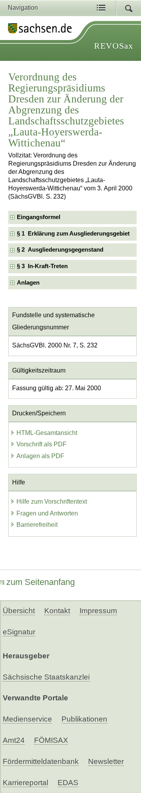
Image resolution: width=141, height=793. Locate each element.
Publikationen (84, 719)
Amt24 (14, 740)
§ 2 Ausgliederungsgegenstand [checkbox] (60, 250)
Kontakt (57, 611)
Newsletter (106, 761)
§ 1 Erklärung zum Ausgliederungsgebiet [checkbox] (73, 233)
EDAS (68, 782)
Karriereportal (25, 782)
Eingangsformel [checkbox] (38, 217)
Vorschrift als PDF (41, 444)
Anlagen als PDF (40, 456)
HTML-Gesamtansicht (46, 432)
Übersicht (19, 611)
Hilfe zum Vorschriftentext (51, 501)
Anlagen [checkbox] (28, 283)
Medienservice (27, 719)
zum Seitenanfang (40, 582)
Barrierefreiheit (37, 524)
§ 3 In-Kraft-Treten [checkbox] (42, 266)
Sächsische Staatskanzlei (46, 677)
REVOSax (113, 46)
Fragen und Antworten (47, 513)
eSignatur (19, 632)
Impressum (98, 611)
